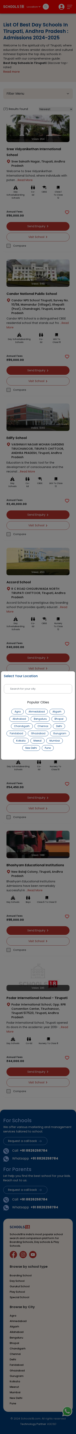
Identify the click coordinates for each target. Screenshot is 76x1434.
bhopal (59, 719)
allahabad (19, 719)
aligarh (56, 711)
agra (18, 711)
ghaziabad (38, 733)
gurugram (59, 733)
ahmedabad (37, 711)
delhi (59, 726)
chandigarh (22, 726)
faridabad (16, 733)
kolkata (21, 740)
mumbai (54, 740)
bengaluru (40, 719)
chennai (42, 726)
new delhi (31, 748)
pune (48, 748)
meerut (37, 740)
